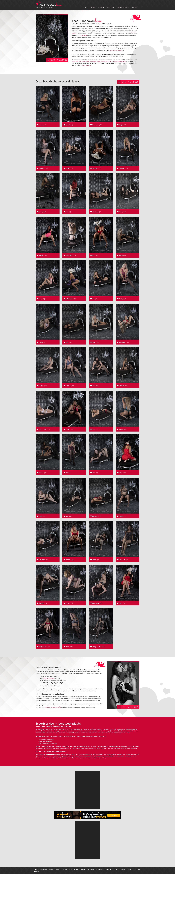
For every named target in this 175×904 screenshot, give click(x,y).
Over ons (130, 809)
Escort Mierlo (100, 61)
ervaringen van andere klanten (53, 707)
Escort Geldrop (85, 61)
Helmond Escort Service (119, 61)
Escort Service (73, 809)
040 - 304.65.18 (58, 59)
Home (85, 7)
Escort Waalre (107, 61)
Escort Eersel (93, 61)
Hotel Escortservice (49, 678)
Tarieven (92, 7)
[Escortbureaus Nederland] (87, 795)
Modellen (101, 7)
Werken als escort (123, 7)
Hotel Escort (111, 7)
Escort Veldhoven (76, 61)
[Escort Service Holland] (87, 775)
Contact (134, 7)
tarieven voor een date (116, 50)
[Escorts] (87, 785)
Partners (137, 809)
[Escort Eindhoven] (49, 4)
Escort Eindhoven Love (40, 809)
